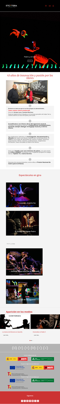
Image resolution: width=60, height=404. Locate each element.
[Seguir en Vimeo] (30, 401)
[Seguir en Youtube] (33, 401)
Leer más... (6, 335)
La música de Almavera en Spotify (12, 332)
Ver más (29, 60)
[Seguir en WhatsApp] (38, 401)
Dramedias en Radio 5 (39, 332)
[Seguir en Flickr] (35, 401)
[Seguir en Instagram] (27, 401)
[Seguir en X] (25, 401)
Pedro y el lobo (30, 57)
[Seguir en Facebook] (22, 401)
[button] (58, 326)
